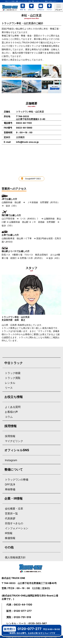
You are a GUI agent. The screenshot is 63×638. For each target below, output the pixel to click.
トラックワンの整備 (16, 479)
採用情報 (10, 436)
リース (9, 388)
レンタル (10, 383)
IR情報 (8, 533)
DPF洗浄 (10, 484)
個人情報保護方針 (15, 557)
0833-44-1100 (23, 604)
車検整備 (10, 489)
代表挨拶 (10, 518)
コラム (9, 417)
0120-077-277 (23, 610)
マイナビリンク (14, 441)
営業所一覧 (11, 513)
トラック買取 (12, 378)
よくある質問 (12, 407)
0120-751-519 (22, 617)
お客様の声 (11, 412)
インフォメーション (16, 528)
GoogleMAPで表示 (33, 178)
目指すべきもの (14, 523)
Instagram (11, 460)
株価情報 (10, 538)
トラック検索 (12, 373)
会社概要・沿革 (14, 508)
